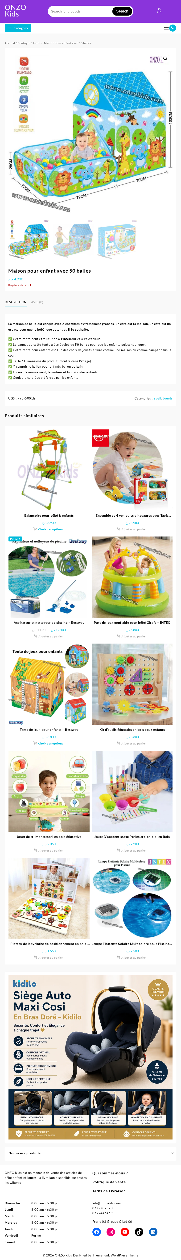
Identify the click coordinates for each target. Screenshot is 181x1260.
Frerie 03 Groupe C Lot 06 (112, 1221)
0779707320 (102, 1208)
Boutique (23, 43)
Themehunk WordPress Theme (115, 1255)
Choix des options (50, 529)
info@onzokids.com (106, 1203)
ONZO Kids (15, 10)
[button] (165, 58)
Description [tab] (16, 302)
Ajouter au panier (133, 529)
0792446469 (102, 1213)
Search (122, 11)
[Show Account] (159, 11)
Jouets (37, 43)
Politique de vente (109, 1182)
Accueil (10, 43)
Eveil (157, 398)
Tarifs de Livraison (109, 1191)
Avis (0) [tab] (37, 302)
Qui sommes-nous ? (110, 1173)
